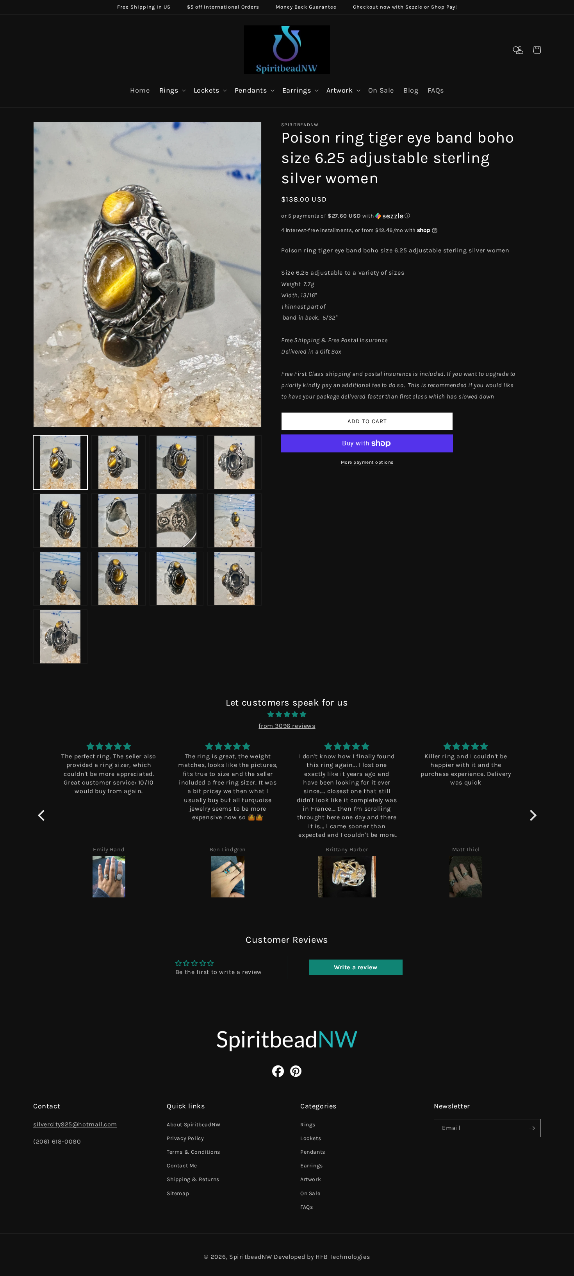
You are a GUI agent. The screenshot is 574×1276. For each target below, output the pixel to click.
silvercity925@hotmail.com (75, 1124)
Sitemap (178, 1193)
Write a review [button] (355, 967)
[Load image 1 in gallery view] (60, 462)
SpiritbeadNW (250, 1256)
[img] (287, 714)
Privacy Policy (185, 1138)
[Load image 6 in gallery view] (118, 520)
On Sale (310, 1193)
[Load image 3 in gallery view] (177, 462)
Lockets (206, 90)
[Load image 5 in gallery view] (60, 520)
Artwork (339, 90)
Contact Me (182, 1165)
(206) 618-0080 (57, 1141)
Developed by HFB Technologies (322, 1256)
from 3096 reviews (286, 725)
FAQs (306, 1207)
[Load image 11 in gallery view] (177, 579)
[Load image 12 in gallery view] (234, 579)
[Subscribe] (531, 1128)
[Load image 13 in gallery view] (60, 636)
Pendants (251, 90)
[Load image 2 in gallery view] (118, 462)
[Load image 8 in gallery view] (234, 520)
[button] (516, 50)
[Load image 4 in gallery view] (234, 462)
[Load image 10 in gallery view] (118, 579)
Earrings (296, 90)
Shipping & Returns (193, 1179)
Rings (168, 90)
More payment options (367, 462)
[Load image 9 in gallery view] (60, 579)
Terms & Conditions (193, 1152)
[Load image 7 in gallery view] (177, 520)
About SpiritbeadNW (194, 1124)
